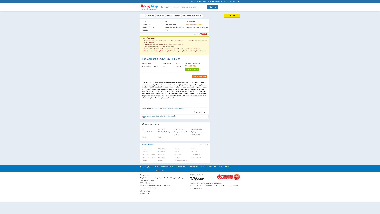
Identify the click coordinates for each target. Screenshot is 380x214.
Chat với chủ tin (193, 69)
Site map (220, 166)
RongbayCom (145, 193)
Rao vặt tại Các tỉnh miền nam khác (181, 160)
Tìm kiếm (212, 7)
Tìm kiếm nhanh (159, 170)
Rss (215, 166)
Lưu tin (198, 112)
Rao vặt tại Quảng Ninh (161, 151)
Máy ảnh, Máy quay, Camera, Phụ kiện (197, 27)
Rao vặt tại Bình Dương (161, 157)
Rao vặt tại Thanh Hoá (194, 151)
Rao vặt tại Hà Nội (144, 149)
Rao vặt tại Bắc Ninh (177, 151)
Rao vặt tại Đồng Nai (144, 160)
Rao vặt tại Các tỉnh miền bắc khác (148, 154)
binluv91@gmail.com (194, 63)
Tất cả (144, 21)
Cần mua (145, 30)
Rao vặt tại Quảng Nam (177, 154)
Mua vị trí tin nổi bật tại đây (200, 34)
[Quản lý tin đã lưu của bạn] (238, 2)
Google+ (227, 166)
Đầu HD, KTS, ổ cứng (148, 27)
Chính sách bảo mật (179, 166)
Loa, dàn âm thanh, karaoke (194, 24)
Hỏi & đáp (201, 166)
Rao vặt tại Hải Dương (145, 151)
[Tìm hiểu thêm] (208, 34)
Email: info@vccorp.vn (196, 188)
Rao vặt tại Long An (160, 160)
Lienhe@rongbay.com (148, 183)
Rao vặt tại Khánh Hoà (161, 154)
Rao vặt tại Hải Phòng (177, 149)
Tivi (166, 21)
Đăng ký (226, 1)
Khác (166, 30)
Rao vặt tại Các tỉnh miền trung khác (148, 157)
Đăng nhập (232, 1)
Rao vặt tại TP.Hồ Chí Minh (162, 149)
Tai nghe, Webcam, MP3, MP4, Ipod (174, 27)
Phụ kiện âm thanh (148, 24)
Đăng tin (232, 15)
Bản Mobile (209, 166)
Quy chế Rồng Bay (145, 167)
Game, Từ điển (191, 21)
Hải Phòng (164, 7)
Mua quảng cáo (218, 1)
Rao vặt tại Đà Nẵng (193, 149)
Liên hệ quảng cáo (192, 166)
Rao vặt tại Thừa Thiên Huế (195, 154)
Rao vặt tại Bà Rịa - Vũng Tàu (196, 157)
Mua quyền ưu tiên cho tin (199, 76)
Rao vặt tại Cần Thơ (176, 157)
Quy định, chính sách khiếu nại (163, 166)
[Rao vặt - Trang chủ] (149, 10)
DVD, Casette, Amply (170, 24)
